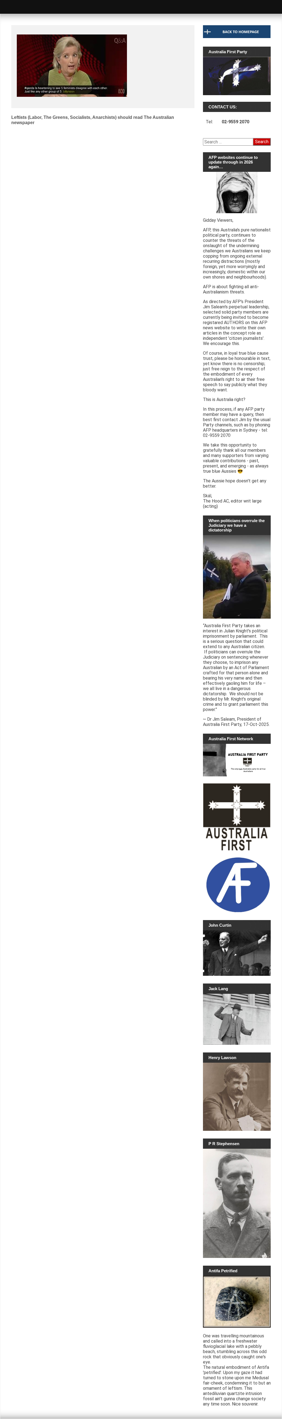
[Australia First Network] (237, 760)
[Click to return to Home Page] (237, 36)
